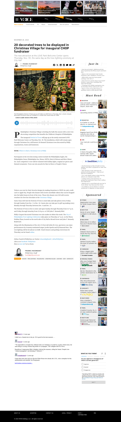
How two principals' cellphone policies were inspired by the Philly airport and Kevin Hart (93, 70)
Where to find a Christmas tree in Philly (32, 151)
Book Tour (85, 210)
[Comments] (67, 65)
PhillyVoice (26, 19)
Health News (85, 298)
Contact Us (49, 413)
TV (38, 24)
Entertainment (52, 24)
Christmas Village (46, 197)
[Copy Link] (73, 65)
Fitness (84, 200)
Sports (91, 18)
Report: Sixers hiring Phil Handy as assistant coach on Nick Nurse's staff (91, 89)
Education (85, 100)
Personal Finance (87, 259)
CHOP (64, 258)
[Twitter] (57, 65)
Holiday (19, 69)
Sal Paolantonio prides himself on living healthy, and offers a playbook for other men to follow (93, 167)
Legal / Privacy (67, 413)
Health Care (85, 317)
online (32, 232)
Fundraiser (85, 249)
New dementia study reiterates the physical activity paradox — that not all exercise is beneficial (92, 172)
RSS (95, 413)
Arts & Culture (64, 24)
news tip (22, 244)
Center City (70, 258)
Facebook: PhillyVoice (28, 241)
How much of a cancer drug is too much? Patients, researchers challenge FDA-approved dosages (93, 82)
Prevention (85, 120)
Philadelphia (40, 258)
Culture (69, 19)
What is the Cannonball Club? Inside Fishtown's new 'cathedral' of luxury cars (92, 74)
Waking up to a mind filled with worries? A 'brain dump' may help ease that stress (93, 184)
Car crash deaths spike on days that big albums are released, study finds (93, 176)
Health (57, 18)
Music (43, 24)
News (46, 18)
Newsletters (75, 24)
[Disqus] (44, 307)
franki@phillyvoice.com (32, 255)
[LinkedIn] (60, 65)
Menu (17, 19)
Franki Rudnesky (30, 64)
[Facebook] (54, 65)
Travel (84, 229)
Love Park (59, 258)
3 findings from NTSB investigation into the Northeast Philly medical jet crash (92, 86)
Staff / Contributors (82, 414)
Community (85, 288)
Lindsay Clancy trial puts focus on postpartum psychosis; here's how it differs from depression (93, 180)
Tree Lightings (27, 69)
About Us (17, 413)
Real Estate (85, 219)
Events (80, 18)
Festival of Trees (35, 137)
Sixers (84, 149)
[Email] (70, 65)
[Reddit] (63, 65)
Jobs (83, 140)
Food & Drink (30, 24)
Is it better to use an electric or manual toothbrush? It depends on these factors (92, 187)
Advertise (33, 413)
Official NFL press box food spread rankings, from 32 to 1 (91, 78)
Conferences (85, 278)
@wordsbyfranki (45, 239)
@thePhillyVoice (58, 239)
